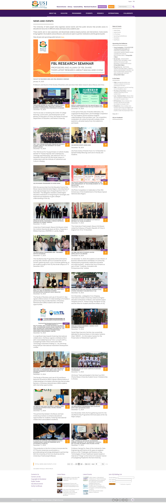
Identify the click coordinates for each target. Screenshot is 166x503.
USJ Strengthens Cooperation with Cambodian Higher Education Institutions (71, 479)
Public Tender (35, 481)
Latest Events (117, 32)
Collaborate (128, 13)
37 (76, 464)
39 (81, 464)
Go (103, 464)
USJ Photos (116, 40)
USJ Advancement (37, 484)
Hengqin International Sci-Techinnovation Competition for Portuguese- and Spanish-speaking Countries (97, 487)
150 (86, 464)
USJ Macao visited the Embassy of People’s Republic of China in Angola (85, 220)
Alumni (111, 7)
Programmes (76, 13)
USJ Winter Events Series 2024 (81, 145)
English (130, 1)
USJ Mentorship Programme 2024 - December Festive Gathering (48, 253)
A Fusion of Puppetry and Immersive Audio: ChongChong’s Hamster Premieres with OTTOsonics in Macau (48, 442)
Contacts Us (35, 474)
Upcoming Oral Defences (120, 36)
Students (89, 13)
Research (100, 13)
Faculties (64, 13)
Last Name (112, 481)
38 (79, 464)
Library (70, 7)
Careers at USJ (35, 477)
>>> (89, 464)
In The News (117, 34)
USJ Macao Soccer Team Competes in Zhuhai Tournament (86, 369)
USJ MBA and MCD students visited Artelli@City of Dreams (82, 253)
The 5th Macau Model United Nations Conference (96, 491)
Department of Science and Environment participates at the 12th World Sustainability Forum (71, 485)
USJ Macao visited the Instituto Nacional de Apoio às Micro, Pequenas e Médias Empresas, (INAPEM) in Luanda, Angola (48, 221)
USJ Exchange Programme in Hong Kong (46, 183)
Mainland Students (90, 7)
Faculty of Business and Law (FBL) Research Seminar (51, 79)
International (113, 13)
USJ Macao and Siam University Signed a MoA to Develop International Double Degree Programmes (48, 407)
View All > (115, 114)
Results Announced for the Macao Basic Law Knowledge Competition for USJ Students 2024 (87, 106)
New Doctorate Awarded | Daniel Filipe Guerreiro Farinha (84, 326)
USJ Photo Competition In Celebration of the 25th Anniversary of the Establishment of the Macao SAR (87, 184)
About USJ (52, 13)
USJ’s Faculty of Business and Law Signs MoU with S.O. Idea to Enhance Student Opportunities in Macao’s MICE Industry (48, 291)
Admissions (102, 7)
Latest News (117, 30)
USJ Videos (116, 38)
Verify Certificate (36, 486)
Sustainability (78, 7)
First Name (112, 479)
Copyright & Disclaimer (38, 479)
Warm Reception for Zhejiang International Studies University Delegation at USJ (86, 290)
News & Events (61, 7)
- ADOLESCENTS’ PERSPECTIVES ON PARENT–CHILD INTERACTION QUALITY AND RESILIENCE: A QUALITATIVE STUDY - (123, 62)
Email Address (113, 477)
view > (124, 85)
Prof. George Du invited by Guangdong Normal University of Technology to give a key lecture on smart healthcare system (86, 442)
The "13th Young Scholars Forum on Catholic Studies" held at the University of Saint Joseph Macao (49, 145)
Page (93, 464)
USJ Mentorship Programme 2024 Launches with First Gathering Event (85, 407)
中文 (134, 1)
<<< (69, 464)
